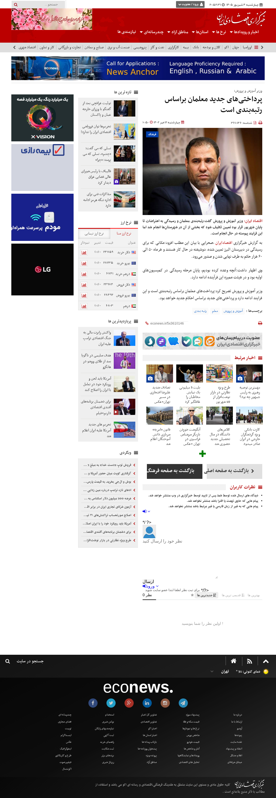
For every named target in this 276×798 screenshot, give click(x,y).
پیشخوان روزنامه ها (147, 748)
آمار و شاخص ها (191, 748)
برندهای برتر (107, 755)
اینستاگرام (66, 735)
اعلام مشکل (236, 755)
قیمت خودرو (193, 742)
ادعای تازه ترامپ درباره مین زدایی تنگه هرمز (106, 490)
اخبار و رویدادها (246, 32)
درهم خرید (122, 274)
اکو (226, 47)
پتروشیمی (140, 47)
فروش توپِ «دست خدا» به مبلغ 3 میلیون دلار (106, 465)
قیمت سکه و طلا (191, 721)
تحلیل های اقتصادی (189, 762)
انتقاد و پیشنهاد (234, 748)
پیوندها (238, 735)
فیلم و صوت (65, 762)
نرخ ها (221, 32)
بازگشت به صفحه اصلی (228, 471)
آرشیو (239, 728)
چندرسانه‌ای (153, 32)
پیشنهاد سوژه (192, 714)
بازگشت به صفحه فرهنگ (170, 471)
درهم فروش (129, 309)
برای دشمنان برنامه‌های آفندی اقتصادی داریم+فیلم (106, 532)
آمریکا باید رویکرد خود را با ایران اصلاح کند (106, 523)
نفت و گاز (157, 47)
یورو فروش (123, 295)
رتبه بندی (200, 311)
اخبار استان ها (150, 735)
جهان (235, 47)
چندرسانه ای (64, 714)
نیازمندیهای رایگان (104, 728)
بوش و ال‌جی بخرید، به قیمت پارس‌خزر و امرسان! (106, 482)
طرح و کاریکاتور (63, 755)
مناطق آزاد (179, 32)
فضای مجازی (64, 721)
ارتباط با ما (236, 721)
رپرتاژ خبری (108, 762)
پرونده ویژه (151, 755)
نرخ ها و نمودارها (190, 728)
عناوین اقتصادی (149, 721)
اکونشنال (66, 769)
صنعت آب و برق (119, 47)
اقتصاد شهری (27, 47)
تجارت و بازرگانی (69, 47)
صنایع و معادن (94, 47)
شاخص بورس (193, 735)
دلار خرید (123, 252)
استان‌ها (201, 32)
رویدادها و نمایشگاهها (188, 755)
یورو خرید (123, 263)
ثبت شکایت (108, 748)
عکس (68, 742)
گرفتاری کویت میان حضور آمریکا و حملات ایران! (106, 473)
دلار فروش (123, 285)
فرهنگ (152, 134)
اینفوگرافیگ (65, 748)
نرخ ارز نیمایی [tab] (94, 233)
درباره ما (237, 714)
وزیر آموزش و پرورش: (248, 91)
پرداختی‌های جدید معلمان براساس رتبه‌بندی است (213, 104)
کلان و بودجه (211, 47)
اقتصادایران (223, 242)
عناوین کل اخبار (149, 714)
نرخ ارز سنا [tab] (124, 233)
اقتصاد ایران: (253, 221)
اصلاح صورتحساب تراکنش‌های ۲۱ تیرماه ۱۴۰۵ (106, 515)
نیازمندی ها (127, 31)
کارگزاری (173, 47)
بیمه (186, 47)
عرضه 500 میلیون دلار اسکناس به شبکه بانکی (106, 498)
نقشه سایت (236, 742)
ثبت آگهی (109, 735)
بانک (196, 47)
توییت (68, 728)
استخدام (109, 714)
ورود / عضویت (190, 4)
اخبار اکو (152, 728)
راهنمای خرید (107, 742)
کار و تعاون (47, 47)
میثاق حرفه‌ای (234, 762)
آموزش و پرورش (233, 311)
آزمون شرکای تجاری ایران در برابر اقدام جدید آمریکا (106, 507)
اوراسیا (247, 47)
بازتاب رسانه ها (149, 742)
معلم (215, 311)
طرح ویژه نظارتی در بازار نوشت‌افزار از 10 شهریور (106, 540)
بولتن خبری (108, 721)
